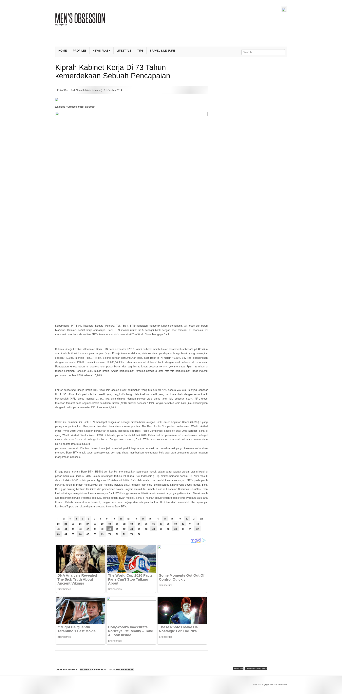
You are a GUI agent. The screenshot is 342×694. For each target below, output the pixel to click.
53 (131, 528)
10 (113, 518)
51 (117, 528)
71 (117, 534)
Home (62, 50)
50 (109, 528)
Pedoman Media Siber (256, 668)
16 (157, 518)
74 (139, 534)
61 (190, 528)
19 (179, 518)
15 (150, 518)
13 (135, 518)
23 (58, 523)
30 (109, 523)
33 (131, 523)
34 (139, 523)
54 (139, 528)
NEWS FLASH (101, 50)
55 (146, 528)
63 (58, 534)
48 (95, 528)
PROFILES (79, 50)
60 (183, 528)
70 (109, 534)
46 (80, 528)
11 (121, 518)
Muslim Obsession (121, 669)
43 (58, 528)
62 (197, 528)
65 (73, 534)
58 (168, 528)
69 (102, 534)
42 (197, 523)
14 (143, 518)
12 (128, 518)
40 (183, 523)
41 (190, 523)
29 (102, 523)
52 (124, 528)
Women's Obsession (93, 669)
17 (165, 518)
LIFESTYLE (124, 50)
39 (175, 523)
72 (124, 534)
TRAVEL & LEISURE (162, 50)
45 (73, 528)
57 (161, 528)
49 (102, 528)
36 (153, 523)
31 (117, 523)
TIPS (140, 50)
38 (168, 523)
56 (153, 528)
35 (146, 523)
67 (87, 534)
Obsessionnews (66, 669)
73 (131, 534)
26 (80, 523)
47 (87, 528)
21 (194, 518)
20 (187, 518)
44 (66, 528)
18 (172, 518)
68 (95, 534)
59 (175, 528)
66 (80, 534)
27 (87, 523)
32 (124, 523)
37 (161, 523)
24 (66, 523)
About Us (238, 668)
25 (73, 523)
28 (95, 523)
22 (201, 518)
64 (66, 534)
